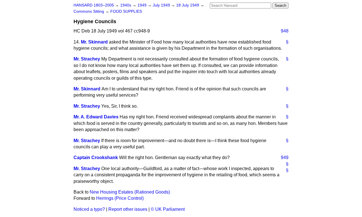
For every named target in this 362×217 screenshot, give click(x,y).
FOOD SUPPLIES (126, 11)
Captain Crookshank (96, 157)
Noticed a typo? (89, 209)
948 (284, 31)
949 (284, 157)
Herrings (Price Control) (120, 198)
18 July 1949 (188, 5)
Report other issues (127, 209)
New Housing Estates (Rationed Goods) (130, 192)
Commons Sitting (89, 11)
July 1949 (162, 5)
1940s (126, 5)
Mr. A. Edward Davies (96, 116)
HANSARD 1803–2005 (94, 5)
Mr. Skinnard (94, 42)
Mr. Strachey (87, 59)
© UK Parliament (168, 209)
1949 (142, 5)
